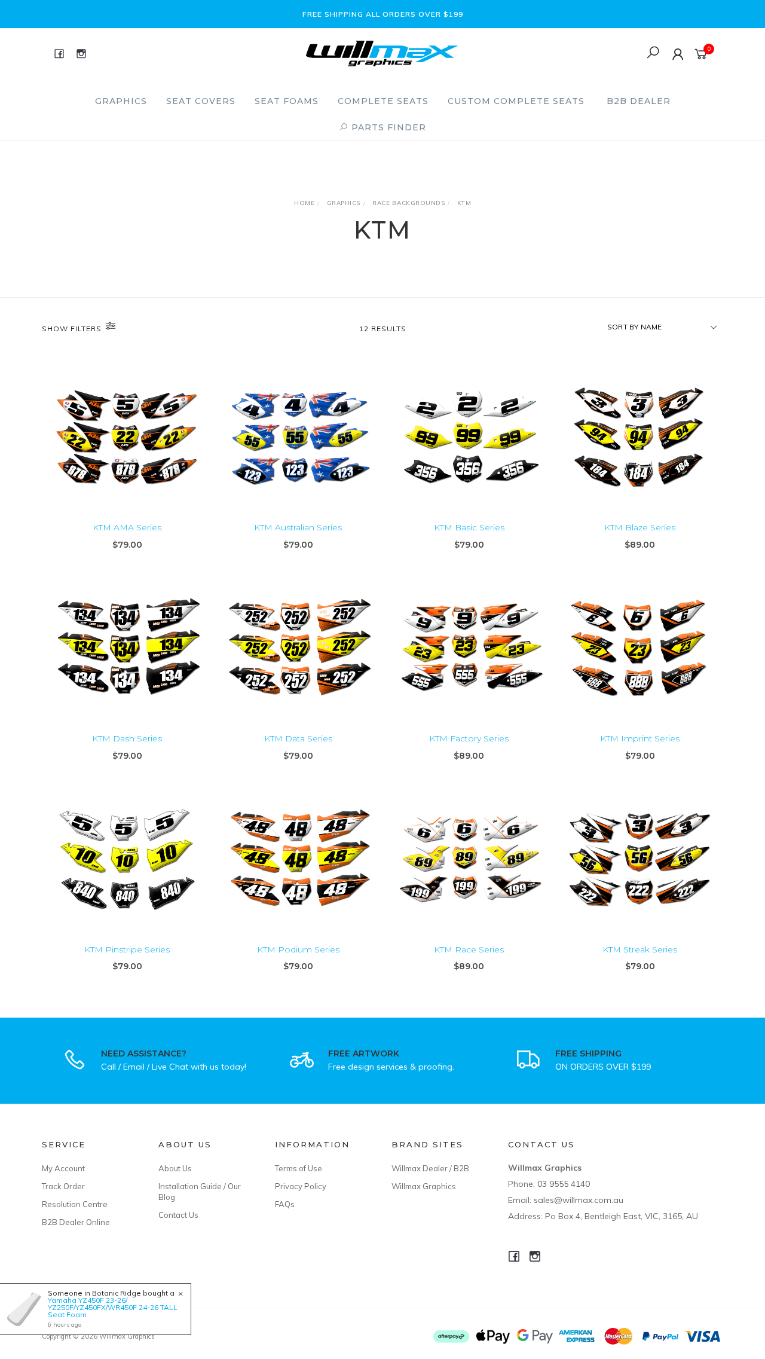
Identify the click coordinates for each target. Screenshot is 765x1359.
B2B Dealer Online (76, 1222)
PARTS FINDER (387, 127)
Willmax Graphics (423, 1186)
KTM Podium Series (298, 949)
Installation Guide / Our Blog (199, 1191)
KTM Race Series (469, 949)
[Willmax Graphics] (382, 52)
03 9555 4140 (563, 1183)
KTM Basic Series (469, 527)
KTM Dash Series (127, 738)
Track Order (63, 1186)
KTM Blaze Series (639, 527)
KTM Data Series (298, 738)
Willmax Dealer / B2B (430, 1168)
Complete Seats (383, 101)
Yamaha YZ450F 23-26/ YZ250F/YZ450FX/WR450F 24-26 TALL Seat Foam (113, 1307)
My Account (63, 1168)
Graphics (121, 101)
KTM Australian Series (298, 527)
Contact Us (178, 1215)
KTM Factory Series (469, 738)
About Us (175, 1168)
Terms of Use (298, 1168)
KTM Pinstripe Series (127, 949)
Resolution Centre (75, 1204)
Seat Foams (287, 101)
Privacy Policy (300, 1186)
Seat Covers (200, 101)
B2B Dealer (639, 101)
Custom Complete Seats (516, 101)
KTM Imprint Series (640, 738)
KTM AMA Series (127, 527)
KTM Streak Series (639, 949)
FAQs (285, 1204)
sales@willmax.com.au (578, 1200)
